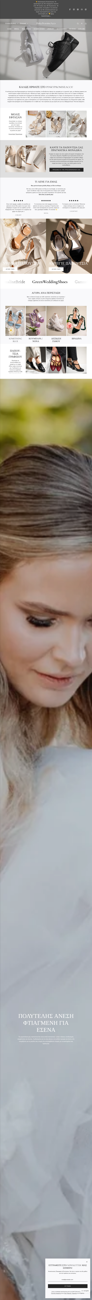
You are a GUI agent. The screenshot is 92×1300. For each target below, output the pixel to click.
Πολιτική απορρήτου (56, 1293)
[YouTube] (82, 9)
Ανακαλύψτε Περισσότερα (15, 124)
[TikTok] (86, 9)
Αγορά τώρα (13, 63)
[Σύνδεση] (82, 23)
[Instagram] (74, 9)
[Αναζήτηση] (78, 23)
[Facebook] (70, 9)
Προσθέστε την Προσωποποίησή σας (66, 160)
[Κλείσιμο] (87, 1262)
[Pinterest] (78, 9)
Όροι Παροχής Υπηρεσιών (70, 1293)
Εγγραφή (68, 1286)
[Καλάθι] (86, 23)
